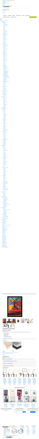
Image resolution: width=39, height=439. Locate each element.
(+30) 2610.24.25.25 (6, 431)
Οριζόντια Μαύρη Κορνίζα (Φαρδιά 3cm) (24, 381)
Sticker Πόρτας (5, 55)
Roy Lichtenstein (4, 230)
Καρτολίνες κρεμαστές (4, 202)
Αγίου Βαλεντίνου (5, 206)
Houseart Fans (22, 427)
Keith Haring (3, 233)
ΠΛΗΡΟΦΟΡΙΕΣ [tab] (6, 20)
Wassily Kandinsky (4, 229)
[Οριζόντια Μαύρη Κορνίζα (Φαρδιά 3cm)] (24, 372)
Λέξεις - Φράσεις (4, 192)
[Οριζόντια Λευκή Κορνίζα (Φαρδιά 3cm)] (19, 372)
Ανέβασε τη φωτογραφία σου (5, 247)
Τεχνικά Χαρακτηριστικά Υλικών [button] (10, 361)
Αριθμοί (4, 83)
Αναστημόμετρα (5, 24)
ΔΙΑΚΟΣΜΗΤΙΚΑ (3, 207)
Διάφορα (5, 32)
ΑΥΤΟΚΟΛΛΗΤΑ (5, 15)
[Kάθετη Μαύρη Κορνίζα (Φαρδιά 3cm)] (5, 372)
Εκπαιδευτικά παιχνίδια (6, 75)
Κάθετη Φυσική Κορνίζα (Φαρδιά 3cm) (14, 381)
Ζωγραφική (5, 125)
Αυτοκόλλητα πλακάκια (4, 86)
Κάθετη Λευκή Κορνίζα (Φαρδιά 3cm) (9, 381)
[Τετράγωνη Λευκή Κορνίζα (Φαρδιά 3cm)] (34, 372)
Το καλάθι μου (34, 431)
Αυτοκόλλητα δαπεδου (4, 74)
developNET (17, 435)
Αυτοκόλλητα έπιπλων (4, 65)
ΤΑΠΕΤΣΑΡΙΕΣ (9, 15)
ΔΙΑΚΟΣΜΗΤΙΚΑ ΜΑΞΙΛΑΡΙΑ (7, 209)
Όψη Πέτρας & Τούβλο (6, 68)
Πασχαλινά (5, 201)
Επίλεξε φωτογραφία (4, 246)
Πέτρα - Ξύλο (5, 164)
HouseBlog (22, 428)
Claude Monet (3, 220)
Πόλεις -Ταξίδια (5, 171)
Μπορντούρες (3, 107)
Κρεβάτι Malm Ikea (6, 72)
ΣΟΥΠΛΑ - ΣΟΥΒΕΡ (6, 216)
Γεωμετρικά (5, 162)
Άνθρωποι (5, 127)
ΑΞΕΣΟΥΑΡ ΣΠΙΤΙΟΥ (18, 15)
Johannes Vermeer (4, 243)
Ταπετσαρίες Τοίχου (4, 97)
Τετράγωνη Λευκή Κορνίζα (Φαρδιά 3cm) (34, 381)
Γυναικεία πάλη (19, 404)
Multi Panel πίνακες (4, 131)
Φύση (4, 41)
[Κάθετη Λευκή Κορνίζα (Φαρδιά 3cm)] (9, 372)
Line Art (4, 35)
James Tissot (3, 240)
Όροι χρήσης (28, 431)
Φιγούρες (5, 80)
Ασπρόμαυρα (5, 161)
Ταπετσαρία (5, 89)
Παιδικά (4, 92)
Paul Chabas (3, 241)
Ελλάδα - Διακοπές (6, 150)
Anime (4, 23)
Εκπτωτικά (5, 198)
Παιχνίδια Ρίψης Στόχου (6, 76)
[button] (7, 338)
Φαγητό (4, 63)
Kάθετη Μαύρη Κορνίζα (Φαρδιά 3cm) (4, 381)
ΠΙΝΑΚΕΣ (14, 15)
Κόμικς (4, 30)
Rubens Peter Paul (4, 223)
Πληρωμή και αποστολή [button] (8, 365)
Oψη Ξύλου (5, 69)
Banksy (4, 29)
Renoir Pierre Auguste (4, 226)
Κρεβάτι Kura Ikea (6, 71)
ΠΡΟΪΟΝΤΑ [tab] (1, 20)
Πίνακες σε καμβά (4, 119)
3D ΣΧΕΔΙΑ (23, 15)
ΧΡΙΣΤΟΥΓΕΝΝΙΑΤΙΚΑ (6, 218)
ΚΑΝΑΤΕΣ (5, 215)
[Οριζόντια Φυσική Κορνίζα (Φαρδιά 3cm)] (29, 372)
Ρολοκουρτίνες (4, 175)
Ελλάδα (4, 37)
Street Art (5, 128)
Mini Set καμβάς (4, 141)
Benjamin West (4, 235)
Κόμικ (4, 49)
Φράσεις (4, 26)
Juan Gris (3, 244)
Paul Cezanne (4, 224)
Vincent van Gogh (4, 221)
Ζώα (4, 27)
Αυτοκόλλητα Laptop (4, 94)
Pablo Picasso (4, 227)
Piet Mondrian (3, 232)
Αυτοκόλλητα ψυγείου (4, 44)
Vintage (4, 57)
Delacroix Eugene (4, 238)
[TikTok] (19, 270)
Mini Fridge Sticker (6, 45)
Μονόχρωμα (5, 46)
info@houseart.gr (6, 434)
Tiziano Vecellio (4, 237)
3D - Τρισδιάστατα (6, 31)
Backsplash (5, 88)
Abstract (4, 159)
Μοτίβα (4, 52)
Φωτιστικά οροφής (4, 186)
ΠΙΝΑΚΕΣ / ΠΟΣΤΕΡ (3, 108)
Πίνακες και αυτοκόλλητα (5, 139)
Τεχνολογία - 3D (5, 181)
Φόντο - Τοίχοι (5, 51)
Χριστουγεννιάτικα (6, 189)
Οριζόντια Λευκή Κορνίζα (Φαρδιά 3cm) (19, 381)
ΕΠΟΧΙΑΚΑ (3, 217)
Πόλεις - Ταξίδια (5, 48)
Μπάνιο (4, 195)
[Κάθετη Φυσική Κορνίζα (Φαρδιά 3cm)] (14, 372)
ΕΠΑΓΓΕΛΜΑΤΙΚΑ (28, 15)
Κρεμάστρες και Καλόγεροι (5, 167)
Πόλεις (4, 155)
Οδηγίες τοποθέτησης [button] (8, 363)
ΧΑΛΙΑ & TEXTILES (4, 213)
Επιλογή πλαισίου (4, 340)
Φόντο (4, 153)
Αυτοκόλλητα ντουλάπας (5, 34)
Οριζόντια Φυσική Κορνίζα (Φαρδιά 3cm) (29, 381)
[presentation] (2, 377)
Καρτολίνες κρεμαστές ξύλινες (7, 204)
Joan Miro (3, 234)
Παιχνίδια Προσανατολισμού (7, 77)
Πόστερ (3, 110)
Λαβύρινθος (5, 79)
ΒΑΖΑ (4, 210)
